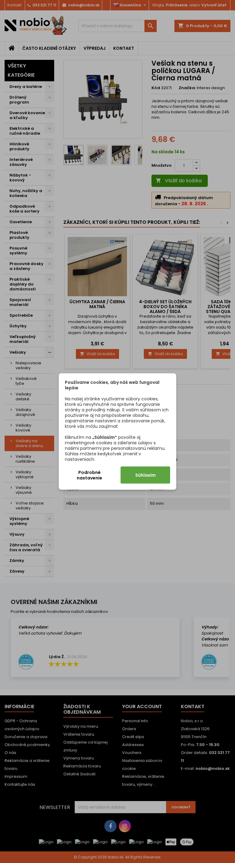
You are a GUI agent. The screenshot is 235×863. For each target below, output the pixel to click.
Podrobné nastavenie (89, 475)
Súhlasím (145, 475)
